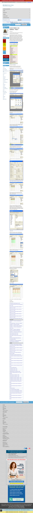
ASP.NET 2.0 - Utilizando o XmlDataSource (15, 329)
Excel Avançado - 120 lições (6, 438)
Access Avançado (5, 436)
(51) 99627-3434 (29, 504)
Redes (3, 409)
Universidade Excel (5, 88)
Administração (4, 406)
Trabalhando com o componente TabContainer (15, 340)
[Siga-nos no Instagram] (29, 448)
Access (3, 413)
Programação (4, 87)
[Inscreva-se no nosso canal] (28, 448)
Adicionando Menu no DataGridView (14, 341)
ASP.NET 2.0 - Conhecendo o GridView (14, 324)
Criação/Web (4, 429)
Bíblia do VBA (4, 91)
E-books (4, 418)
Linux (3, 83)
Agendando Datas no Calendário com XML (15, 371)
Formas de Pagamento (5, 444)
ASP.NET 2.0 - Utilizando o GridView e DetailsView (16, 325)
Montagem (4, 84)
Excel (3, 74)
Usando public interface (13, 339)
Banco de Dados (5, 69)
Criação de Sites (5, 92)
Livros (4, 39)
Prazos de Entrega (5, 443)
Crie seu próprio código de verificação (14, 389)
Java (3, 75)
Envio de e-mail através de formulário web (15, 330)
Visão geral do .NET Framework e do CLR (15, 303)
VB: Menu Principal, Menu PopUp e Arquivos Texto (16, 318)
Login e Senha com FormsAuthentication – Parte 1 (16, 390)
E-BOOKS (4, 14)
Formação (4, 431)
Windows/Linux (4, 408)
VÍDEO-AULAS (5, 12)
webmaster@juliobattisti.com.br (18, 504)
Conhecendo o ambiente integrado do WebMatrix (16, 344)
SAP (3, 95)
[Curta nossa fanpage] (26, 448)
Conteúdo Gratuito (6, 433)
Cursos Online (5, 426)
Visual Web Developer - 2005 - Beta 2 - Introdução (16, 323)
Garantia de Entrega (5, 442)
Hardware (4, 78)
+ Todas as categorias (5, 410)
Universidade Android (5, 79)
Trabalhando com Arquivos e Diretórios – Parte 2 (16, 378)
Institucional (5, 440)
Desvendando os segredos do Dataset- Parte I (15, 354)
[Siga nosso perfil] (24, 448)
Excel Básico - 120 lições (6, 437)
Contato (4, 445)
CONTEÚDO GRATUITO (6, 17)
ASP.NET (4, 435)
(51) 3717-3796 (9, 504)
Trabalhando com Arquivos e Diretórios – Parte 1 (16, 377)
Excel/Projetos (4, 430)
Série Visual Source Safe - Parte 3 (14, 334)
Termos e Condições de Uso (6, 446)
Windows (4, 96)
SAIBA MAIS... (4, 36)
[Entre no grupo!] (16, 493)
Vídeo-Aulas (4, 68)
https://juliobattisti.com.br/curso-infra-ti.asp (16, 483)
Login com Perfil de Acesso (13, 367)
